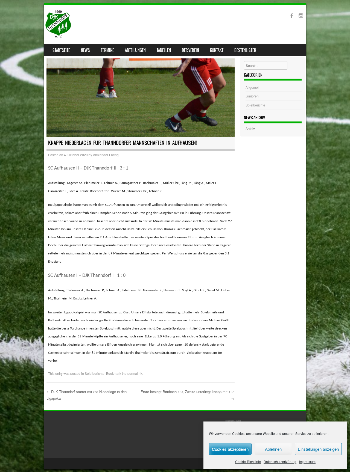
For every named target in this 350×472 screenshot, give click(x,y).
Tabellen (164, 50)
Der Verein (190, 50)
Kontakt (216, 50)
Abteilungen (135, 50)
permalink (134, 373)
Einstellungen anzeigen (318, 449)
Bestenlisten (245, 50)
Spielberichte (94, 373)
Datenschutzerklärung (280, 461)
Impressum (307, 461)
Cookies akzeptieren (230, 449)
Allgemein (253, 87)
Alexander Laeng (106, 154)
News (85, 50)
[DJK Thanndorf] (58, 36)
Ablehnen (273, 449)
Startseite (61, 50)
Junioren (252, 96)
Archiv (250, 128)
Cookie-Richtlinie (248, 461)
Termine (107, 50)
